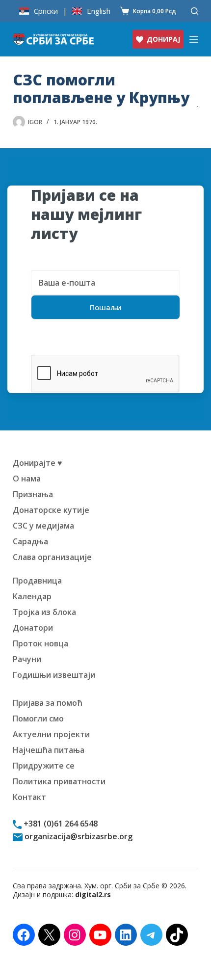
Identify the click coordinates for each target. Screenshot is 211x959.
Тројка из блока (44, 612)
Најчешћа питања (48, 750)
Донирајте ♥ (37, 462)
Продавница (37, 580)
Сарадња (30, 541)
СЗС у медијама (43, 525)
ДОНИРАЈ (163, 39)
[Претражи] (194, 11)
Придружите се (44, 765)
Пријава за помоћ (47, 702)
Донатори (33, 627)
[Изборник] (193, 39)
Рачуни (27, 659)
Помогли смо (38, 718)
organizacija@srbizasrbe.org (77, 836)
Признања (33, 494)
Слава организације (52, 557)
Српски (46, 11)
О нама (27, 478)
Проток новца (40, 643)
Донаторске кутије (51, 510)
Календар (32, 596)
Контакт (29, 797)
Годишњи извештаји (54, 674)
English (98, 11)
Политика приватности (59, 781)
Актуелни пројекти (51, 734)
